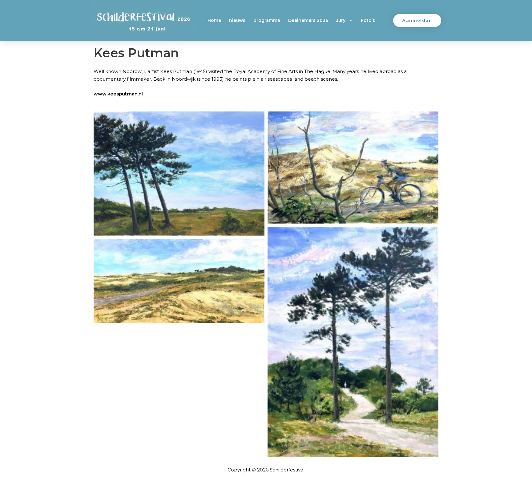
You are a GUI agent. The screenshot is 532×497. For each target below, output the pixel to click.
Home (214, 20)
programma (266, 20)
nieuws (237, 20)
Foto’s (368, 20)
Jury (340, 20)
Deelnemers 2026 (308, 20)
